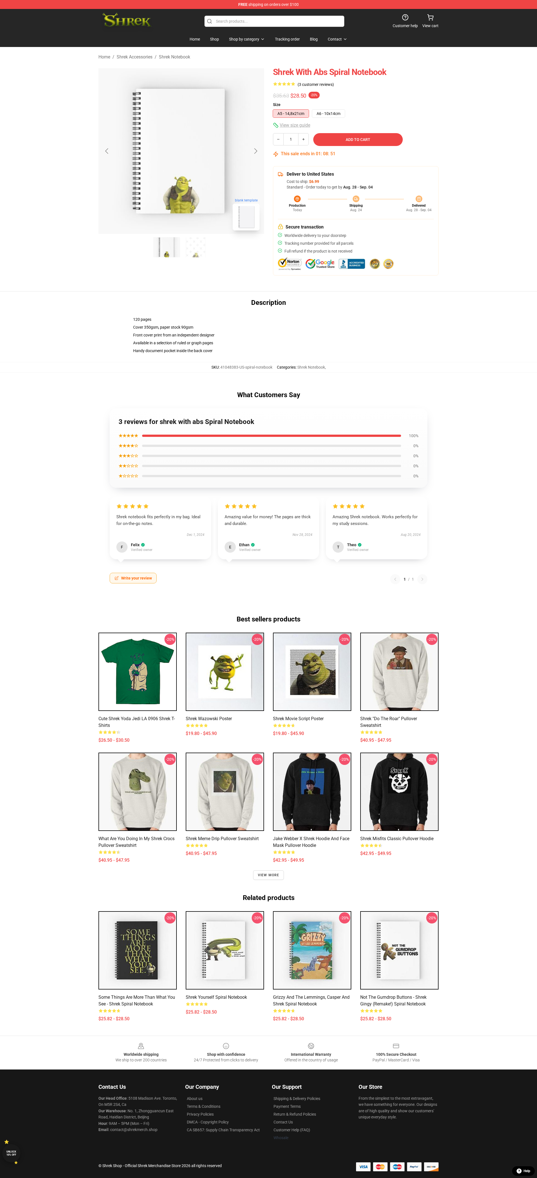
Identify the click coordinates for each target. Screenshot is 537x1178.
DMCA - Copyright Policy (208, 1122)
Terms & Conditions (203, 1106)
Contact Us (283, 1122)
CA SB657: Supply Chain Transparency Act (223, 1130)
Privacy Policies (200, 1114)
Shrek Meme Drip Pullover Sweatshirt (222, 838)
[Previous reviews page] (395, 579)
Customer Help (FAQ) (292, 1130)
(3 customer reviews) (316, 84)
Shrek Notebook (174, 57)
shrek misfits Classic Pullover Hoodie (397, 838)
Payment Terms (287, 1106)
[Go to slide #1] (166, 247)
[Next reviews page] (422, 579)
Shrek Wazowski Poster (209, 718)
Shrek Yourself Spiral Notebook (216, 997)
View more (268, 875)
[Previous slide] (107, 151)
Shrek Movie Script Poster (298, 718)
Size (277, 104)
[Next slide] (255, 151)
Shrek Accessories (134, 57)
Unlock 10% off (11, 1153)
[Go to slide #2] (195, 247)
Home (104, 57)
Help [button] (527, 1171)
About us (194, 1098)
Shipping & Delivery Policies (297, 1098)
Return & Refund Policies (295, 1114)
